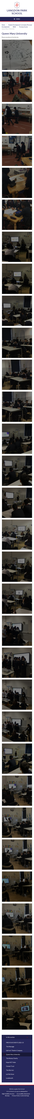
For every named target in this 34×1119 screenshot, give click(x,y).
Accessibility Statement (23, 1093)
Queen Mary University (8, 29)
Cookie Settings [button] (24, 1095)
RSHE (14, 27)
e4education (24, 1091)
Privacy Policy (16, 1095)
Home (3, 25)
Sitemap (7, 1095)
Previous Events (23, 27)
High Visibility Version (8, 1093)
